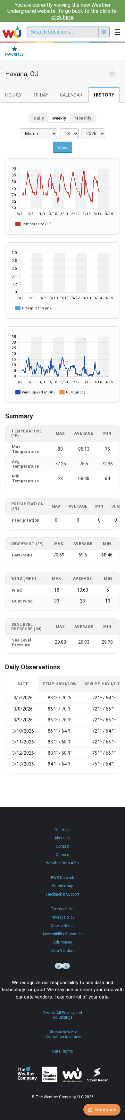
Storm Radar (97, 1074)
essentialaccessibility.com (62, 966)
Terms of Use (62, 909)
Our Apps (62, 830)
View (62, 147)
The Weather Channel (49, 1074)
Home (12, 32)
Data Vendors (63, 950)
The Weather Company (27, 1074)
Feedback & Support (62, 894)
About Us (62, 838)
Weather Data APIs (62, 863)
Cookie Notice (62, 925)
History (104, 95)
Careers (62, 854)
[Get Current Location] (104, 31)
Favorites (14, 54)
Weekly (59, 118)
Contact (63, 846)
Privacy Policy (62, 917)
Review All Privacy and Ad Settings (62, 1015)
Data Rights (62, 1051)
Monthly (82, 118)
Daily (39, 118)
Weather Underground (72, 1074)
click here (62, 17)
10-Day (40, 95)
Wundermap (62, 886)
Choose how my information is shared (62, 1034)
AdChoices (62, 942)
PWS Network (62, 877)
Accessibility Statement (62, 934)
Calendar (71, 95)
